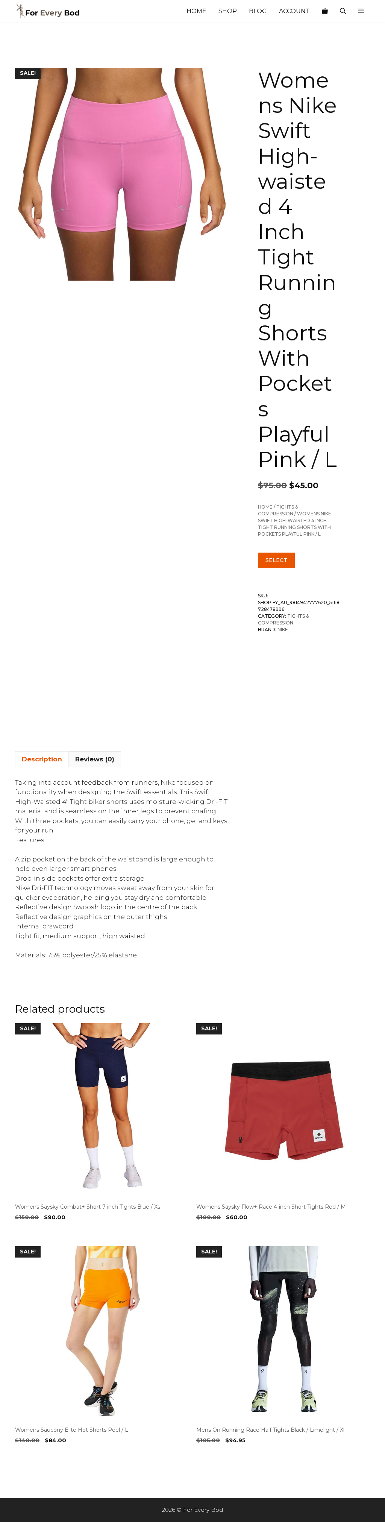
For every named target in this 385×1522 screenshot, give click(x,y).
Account (294, 11)
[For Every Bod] (52, 11)
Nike (282, 629)
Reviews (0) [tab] (94, 759)
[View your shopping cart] (325, 11)
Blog (258, 11)
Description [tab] (42, 759)
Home (196, 11)
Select (276, 560)
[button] (361, 11)
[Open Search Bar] (343, 11)
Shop (227, 11)
